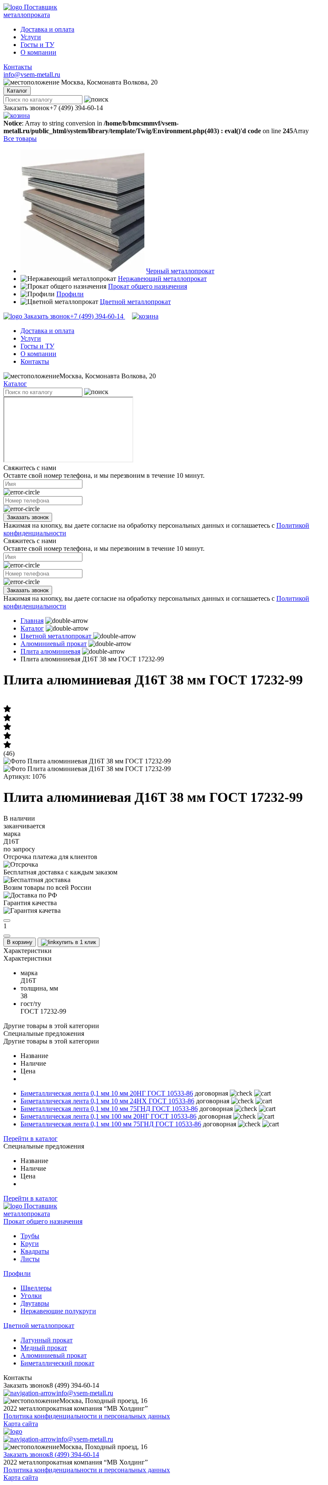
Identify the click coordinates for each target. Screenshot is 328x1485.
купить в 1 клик (76, 942)
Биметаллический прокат (57, 1363)
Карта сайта (20, 1423)
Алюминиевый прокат (53, 643)
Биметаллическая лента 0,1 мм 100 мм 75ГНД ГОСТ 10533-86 (110, 1124)
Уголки (31, 1295)
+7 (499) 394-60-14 (74, 316)
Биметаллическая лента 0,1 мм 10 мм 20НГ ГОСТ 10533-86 (106, 1093)
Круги (29, 1243)
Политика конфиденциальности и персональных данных (86, 1416)
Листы (30, 1259)
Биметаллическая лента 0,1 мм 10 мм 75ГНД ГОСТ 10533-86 (109, 1108)
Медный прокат (43, 1347)
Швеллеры (36, 1288)
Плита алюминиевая (50, 651)
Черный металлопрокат (180, 271)
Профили (70, 294)
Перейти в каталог (30, 1138)
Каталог (15, 383)
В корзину (19, 942)
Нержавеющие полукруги (58, 1311)
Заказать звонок (28, 517)
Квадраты (34, 1251)
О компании (38, 52)
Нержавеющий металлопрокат (162, 278)
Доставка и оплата (47, 29)
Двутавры (34, 1303)
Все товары (20, 138)
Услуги (30, 37)
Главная (32, 620)
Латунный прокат (46, 1340)
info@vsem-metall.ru (31, 74)
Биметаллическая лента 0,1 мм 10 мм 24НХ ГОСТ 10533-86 (107, 1101)
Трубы (29, 1235)
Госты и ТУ (37, 44)
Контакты (17, 66)
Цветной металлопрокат (135, 301)
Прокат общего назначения (147, 286)
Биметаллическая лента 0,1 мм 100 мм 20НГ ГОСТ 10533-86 (108, 1116)
